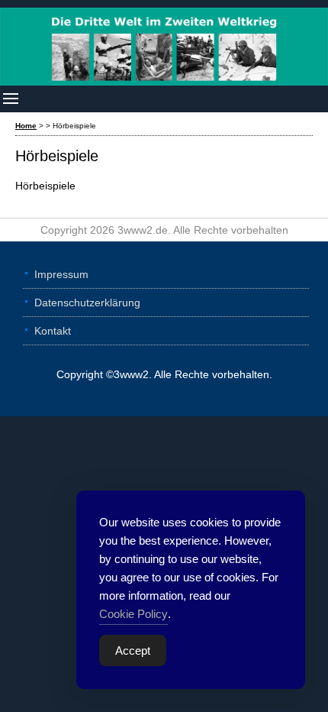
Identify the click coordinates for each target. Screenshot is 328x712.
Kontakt (52, 331)
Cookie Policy (133, 613)
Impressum (61, 274)
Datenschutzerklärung (87, 302)
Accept (132, 650)
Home (26, 125)
